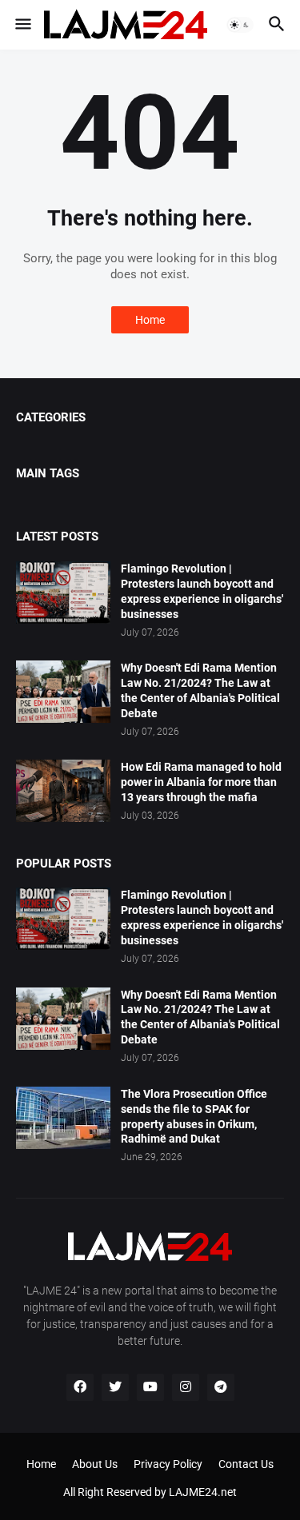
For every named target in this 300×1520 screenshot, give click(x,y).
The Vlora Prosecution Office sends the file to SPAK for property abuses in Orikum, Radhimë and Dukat (194, 1116)
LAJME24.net (203, 1492)
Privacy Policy (168, 1464)
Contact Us (246, 1464)
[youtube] (150, 1387)
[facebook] (80, 1387)
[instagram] (185, 1387)
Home (150, 319)
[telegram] (220, 1387)
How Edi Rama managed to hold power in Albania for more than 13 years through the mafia (201, 782)
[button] (22, 24)
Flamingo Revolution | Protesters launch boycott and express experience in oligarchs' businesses (202, 591)
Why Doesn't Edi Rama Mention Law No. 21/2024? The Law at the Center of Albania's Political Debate (200, 690)
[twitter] (115, 1387)
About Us (95, 1464)
